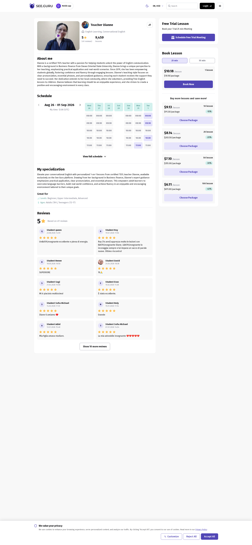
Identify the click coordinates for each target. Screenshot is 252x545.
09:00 (89, 115)
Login (205, 6)
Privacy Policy (201, 529)
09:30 (89, 123)
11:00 (89, 145)
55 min (202, 60)
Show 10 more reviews (95, 346)
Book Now (188, 84)
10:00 (89, 130)
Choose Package (188, 120)
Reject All (191, 536)
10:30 (89, 138)
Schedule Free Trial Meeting (191, 37)
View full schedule (92, 156)
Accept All (209, 536)
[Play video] (58, 35)
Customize (173, 536)
